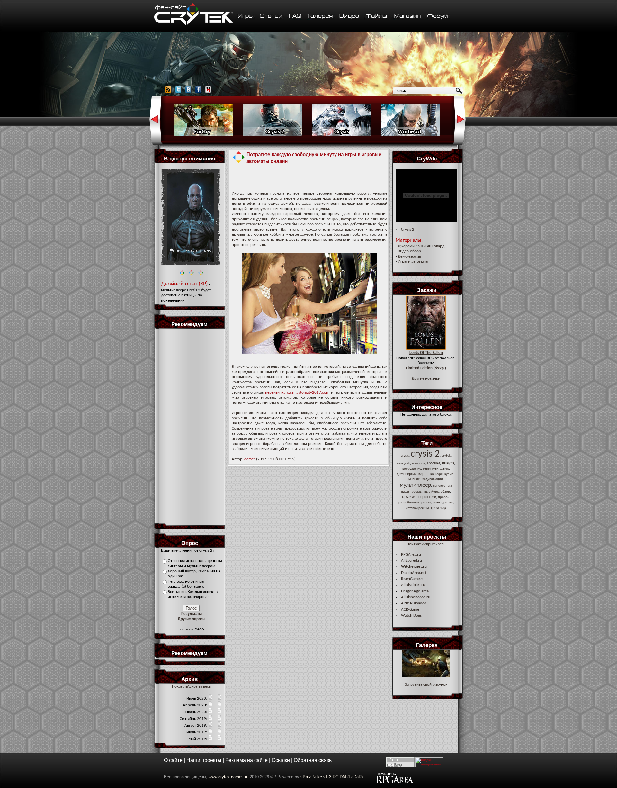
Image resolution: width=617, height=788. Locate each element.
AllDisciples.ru (413, 585)
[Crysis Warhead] (410, 135)
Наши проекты (203, 760)
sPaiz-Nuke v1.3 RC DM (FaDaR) (331, 776)
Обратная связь (313, 760)
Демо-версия (409, 256)
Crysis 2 (407, 229)
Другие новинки (426, 378)
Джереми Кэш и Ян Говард (421, 246)
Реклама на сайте (246, 760)
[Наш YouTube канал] (208, 92)
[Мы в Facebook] (198, 92)
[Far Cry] (203, 135)
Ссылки (281, 760)
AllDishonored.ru (415, 597)
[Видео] (349, 17)
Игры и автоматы (413, 261)
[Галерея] (320, 17)
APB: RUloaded (413, 603)
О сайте (173, 760)
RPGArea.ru (411, 554)
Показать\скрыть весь (191, 686)
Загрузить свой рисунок (426, 685)
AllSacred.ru (411, 560)
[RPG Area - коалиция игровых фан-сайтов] (394, 782)
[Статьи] (271, 17)
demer (249, 459)
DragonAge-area (415, 591)
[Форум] (437, 17)
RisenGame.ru (413, 579)
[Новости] (210, 698)
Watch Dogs (411, 615)
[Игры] (245, 17)
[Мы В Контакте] (188, 92)
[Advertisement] (191, 425)
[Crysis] (341, 135)
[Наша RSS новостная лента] (168, 92)
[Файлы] (376, 17)
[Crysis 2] (272, 135)
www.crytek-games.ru (228, 776)
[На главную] (193, 24)
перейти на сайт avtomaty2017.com (297, 392)
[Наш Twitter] (178, 92)
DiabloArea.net (413, 573)
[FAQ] (295, 17)
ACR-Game (410, 609)
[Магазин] (407, 17)
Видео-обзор (409, 251)
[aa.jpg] (426, 676)
